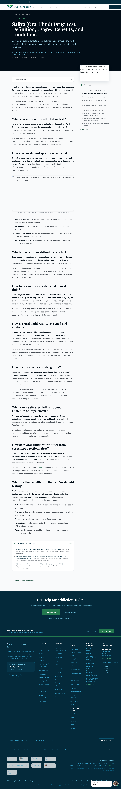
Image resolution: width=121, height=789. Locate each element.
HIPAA (88, 781)
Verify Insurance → (109, 2)
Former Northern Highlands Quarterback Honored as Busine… (92, 673)
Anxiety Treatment (75, 659)
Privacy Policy (80, 781)
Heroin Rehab (58, 661)
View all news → (90, 684)
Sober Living (42, 701)
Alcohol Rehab (59, 657)
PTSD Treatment (75, 669)
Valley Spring (16, 12)
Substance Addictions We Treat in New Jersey (60, 650)
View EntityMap (106, 749)
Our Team (100, 2)
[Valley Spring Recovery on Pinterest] (21, 675)
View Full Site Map (106, 740)
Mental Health (67, 7)
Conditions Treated (53, 7)
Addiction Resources (87, 2)
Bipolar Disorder (75, 677)
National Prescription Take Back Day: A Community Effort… (92, 679)
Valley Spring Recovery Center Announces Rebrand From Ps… (92, 651)
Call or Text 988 (14, 667)
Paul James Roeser (20, 52)
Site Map (72, 781)
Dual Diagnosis (43, 681)
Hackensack (73, 721)
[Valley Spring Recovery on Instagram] (12, 675)
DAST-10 (40, 467)
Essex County (74, 714)
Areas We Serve (87, 7)
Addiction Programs (38, 7)
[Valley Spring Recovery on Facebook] (8, 675)
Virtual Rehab (42, 691)
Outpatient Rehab (44, 670)
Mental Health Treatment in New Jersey (75, 652)
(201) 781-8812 (91, 631)
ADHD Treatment (75, 684)
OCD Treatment (74, 680)
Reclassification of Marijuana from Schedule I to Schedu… (91, 666)
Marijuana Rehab (59, 689)
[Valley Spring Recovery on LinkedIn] (17, 675)
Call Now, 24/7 (52, 612)
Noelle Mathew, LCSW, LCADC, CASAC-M (51, 52)
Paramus (72, 724)
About (76, 7)
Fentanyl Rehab (59, 668)
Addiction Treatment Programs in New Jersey (44, 650)
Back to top (85, 129)
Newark (72, 728)
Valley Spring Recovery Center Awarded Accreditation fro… (91, 658)
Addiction (25, 12)
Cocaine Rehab (59, 672)
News (95, 2)
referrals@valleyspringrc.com (108, 662)
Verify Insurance (70, 612)
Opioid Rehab (58, 665)
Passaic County (74, 717)
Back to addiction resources (23, 580)
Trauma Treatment (75, 673)
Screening (33, 12)
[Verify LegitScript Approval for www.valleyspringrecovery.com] (12, 772)
